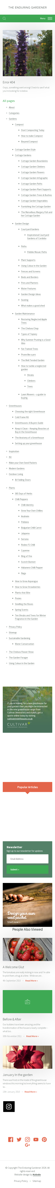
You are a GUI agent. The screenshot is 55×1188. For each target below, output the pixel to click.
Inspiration (14, 451)
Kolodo (37, 1174)
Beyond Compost (29, 141)
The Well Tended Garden (32, 360)
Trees (30, 386)
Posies (18, 598)
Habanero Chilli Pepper (32, 567)
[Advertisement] (28, 757)
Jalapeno (25, 533)
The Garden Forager (18, 657)
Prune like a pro (28, 354)
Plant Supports (28, 260)
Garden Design (22, 223)
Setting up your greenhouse (28, 443)
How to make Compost (32, 135)
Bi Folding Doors (23, 479)
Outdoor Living (16, 474)
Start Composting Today (32, 130)
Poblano (25, 522)
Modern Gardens (17, 468)
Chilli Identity (27, 504)
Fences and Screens (30, 271)
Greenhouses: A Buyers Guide (29, 422)
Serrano (25, 539)
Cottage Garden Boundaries (34, 160)
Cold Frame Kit (22, 417)
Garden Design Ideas (31, 294)
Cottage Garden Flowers (32, 172)
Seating (24, 299)
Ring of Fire (26, 556)
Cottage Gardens (23, 155)
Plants (12, 487)
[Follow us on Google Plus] (27, 1146)
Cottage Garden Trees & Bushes (36, 195)
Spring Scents (21, 609)
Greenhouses (15, 405)
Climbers (31, 380)
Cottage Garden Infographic (34, 178)
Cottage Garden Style (25, 149)
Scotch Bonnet (28, 561)
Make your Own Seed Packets (23, 462)
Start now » (13, 922)
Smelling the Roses (24, 604)
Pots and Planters (29, 282)
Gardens (13, 118)
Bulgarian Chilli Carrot (31, 527)
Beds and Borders (29, 277)
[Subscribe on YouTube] (35, 1141)
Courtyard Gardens (30, 229)
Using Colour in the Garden (34, 265)
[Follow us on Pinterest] (44, 1141)
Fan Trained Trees (29, 348)
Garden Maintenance (25, 313)
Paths (24, 246)
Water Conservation (24, 643)
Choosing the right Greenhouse (30, 411)
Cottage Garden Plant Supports (36, 189)
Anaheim (25, 516)
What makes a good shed (33, 305)
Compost (19, 124)
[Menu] (50, 18)
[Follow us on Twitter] (19, 1141)
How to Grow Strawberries (27, 586)
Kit (10, 457)
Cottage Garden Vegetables (34, 200)
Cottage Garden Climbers (33, 166)
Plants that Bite (22, 592)
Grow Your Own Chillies (32, 510)
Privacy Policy (15, 626)
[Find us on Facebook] (10, 1141)
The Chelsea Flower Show (21, 651)
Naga (23, 573)
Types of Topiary (29, 334)
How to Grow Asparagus (26, 581)
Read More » (31, 980)
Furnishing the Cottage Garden (36, 206)
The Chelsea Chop (29, 328)
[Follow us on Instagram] (27, 1141)
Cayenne (25, 550)
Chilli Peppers (21, 499)
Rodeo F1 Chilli (28, 544)
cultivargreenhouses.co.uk (20, 718)
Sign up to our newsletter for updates (25, 850)
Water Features (28, 288)
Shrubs (30, 375)
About (12, 107)
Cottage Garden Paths (31, 183)
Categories (14, 113)
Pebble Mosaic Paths (37, 252)
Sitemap (13, 632)
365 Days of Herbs (23, 493)
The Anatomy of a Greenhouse (29, 437)
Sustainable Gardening (19, 638)
